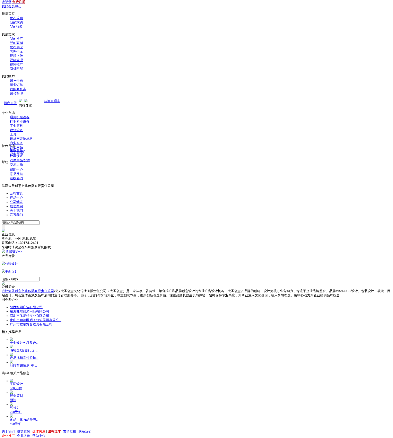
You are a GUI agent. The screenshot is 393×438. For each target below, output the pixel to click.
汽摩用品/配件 (20, 160)
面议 (13, 400)
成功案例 (16, 206)
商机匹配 (16, 68)
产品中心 (16, 197)
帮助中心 (16, 169)
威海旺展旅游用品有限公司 (29, 311)
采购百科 (16, 150)
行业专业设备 (19, 121)
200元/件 (16, 412)
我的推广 (16, 38)
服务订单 (16, 85)
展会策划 (16, 395)
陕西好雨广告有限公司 (26, 307)
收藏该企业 (14, 251)
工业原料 (16, 126)
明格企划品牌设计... (24, 350)
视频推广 (16, 64)
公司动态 (16, 202)
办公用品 (16, 147)
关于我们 (16, 210)
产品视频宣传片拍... (24, 358)
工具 (13, 134)
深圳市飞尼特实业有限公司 (29, 315)
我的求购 (16, 22)
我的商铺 (16, 43)
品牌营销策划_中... (23, 365)
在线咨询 (16, 178)
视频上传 (16, 56)
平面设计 (11, 271)
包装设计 (11, 263)
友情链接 (69, 431)
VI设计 (15, 407)
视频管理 (16, 60)
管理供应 (16, 51)
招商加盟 (10, 103)
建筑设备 (16, 130)
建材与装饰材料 (21, 138)
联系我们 (16, 215)
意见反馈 (16, 174)
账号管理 (16, 93)
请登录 (6, 2)
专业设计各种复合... (24, 342)
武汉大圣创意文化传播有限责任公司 (28, 291)
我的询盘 (16, 26)
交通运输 (16, 164)
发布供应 (16, 47)
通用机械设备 (19, 117)
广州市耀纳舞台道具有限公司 (31, 324)
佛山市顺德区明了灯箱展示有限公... (35, 320)
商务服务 (16, 143)
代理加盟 (16, 154)
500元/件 (16, 388)
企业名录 (23, 435)
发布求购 (16, 18)
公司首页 (16, 193)
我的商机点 (18, 89)
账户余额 (16, 80)
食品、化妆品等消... (24, 419)
